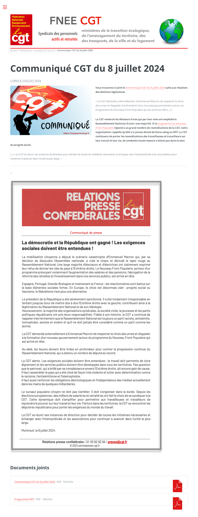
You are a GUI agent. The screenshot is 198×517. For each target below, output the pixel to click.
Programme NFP (24, 499)
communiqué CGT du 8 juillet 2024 (145, 87)
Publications (26, 50)
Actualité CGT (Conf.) (44, 50)
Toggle (7, 7)
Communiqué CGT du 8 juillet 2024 (34, 481)
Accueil (13, 50)
